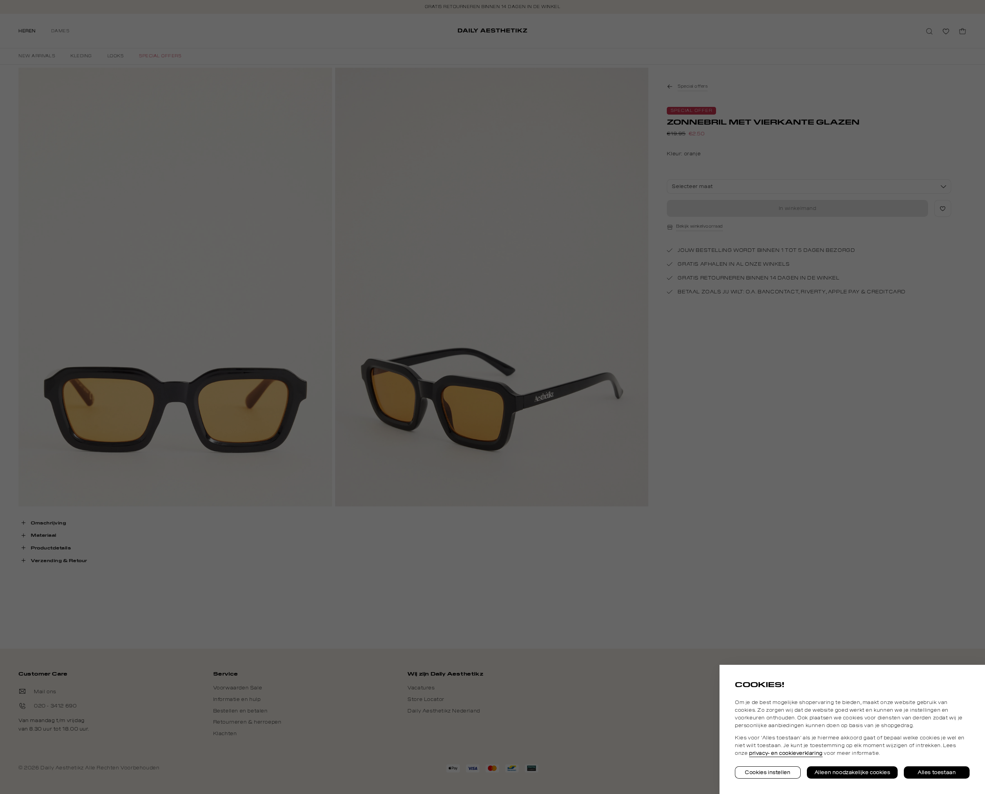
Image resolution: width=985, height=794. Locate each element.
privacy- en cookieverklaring (786, 753)
